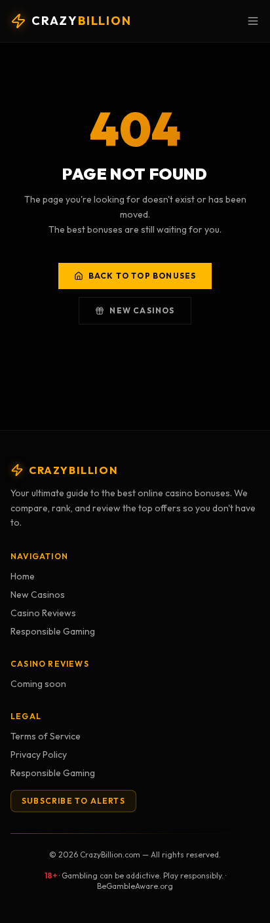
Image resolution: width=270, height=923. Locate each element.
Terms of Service (45, 736)
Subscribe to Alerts (73, 801)
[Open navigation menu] (253, 21)
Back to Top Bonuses (142, 276)
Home (22, 576)
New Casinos (141, 310)
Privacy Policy (38, 754)
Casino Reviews (43, 613)
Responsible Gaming (52, 631)
